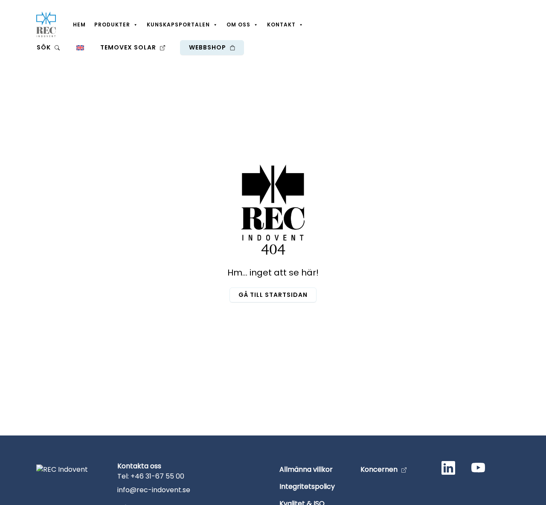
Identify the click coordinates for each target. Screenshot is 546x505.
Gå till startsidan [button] (273, 294)
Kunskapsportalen (178, 24)
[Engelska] (80, 47)
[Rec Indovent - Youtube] (479, 469)
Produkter (112, 24)
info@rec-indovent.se (153, 490)
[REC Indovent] (46, 24)
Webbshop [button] (208, 47)
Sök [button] (44, 47)
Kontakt (281, 24)
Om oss (238, 24)
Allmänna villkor (306, 469)
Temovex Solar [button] (129, 47)
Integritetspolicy (307, 486)
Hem (79, 24)
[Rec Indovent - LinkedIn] (450, 469)
